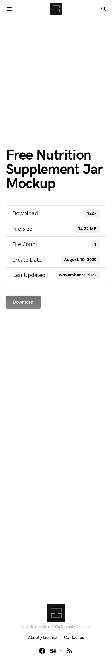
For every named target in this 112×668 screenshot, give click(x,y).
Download (23, 301)
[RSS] (69, 651)
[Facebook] (42, 651)
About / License (42, 637)
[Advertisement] (56, 73)
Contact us (74, 637)
